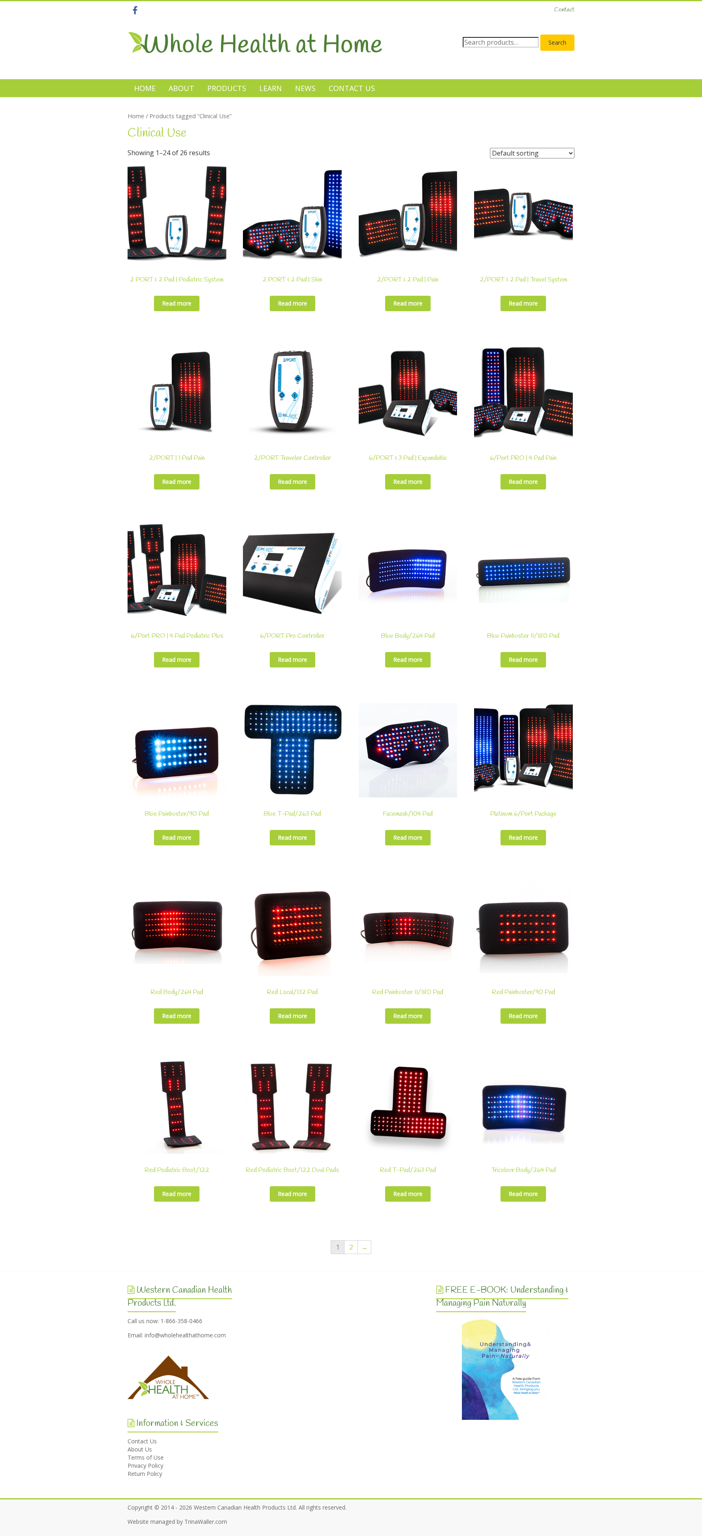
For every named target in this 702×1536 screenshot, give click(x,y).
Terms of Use (146, 1457)
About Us (140, 1449)
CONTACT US (352, 88)
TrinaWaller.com (205, 1521)
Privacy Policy (145, 1465)
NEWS (305, 88)
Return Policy (145, 1474)
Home (136, 116)
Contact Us (142, 1441)
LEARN (270, 88)
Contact (564, 10)
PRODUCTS (226, 88)
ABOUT (181, 88)
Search (557, 42)
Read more (176, 303)
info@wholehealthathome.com (185, 1335)
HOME (145, 88)
